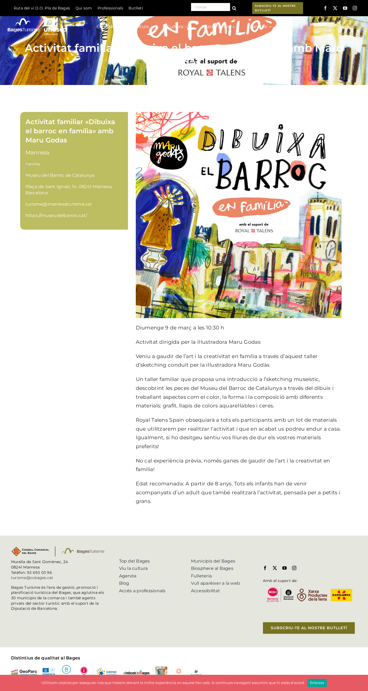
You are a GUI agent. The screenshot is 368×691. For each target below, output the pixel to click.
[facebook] (325, 8)
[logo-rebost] (136, 671)
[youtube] (345, 8)
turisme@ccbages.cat (32, 577)
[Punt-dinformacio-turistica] (84, 668)
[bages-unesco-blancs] (37, 17)
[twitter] (335, 8)
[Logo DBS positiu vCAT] (66, 667)
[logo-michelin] (179, 670)
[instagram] (355, 8)
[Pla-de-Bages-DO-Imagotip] (196, 670)
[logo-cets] (106, 668)
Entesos (317, 682)
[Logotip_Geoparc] (24, 671)
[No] (361, 683)
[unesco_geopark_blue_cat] (49, 670)
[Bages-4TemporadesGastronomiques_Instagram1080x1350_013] (161, 668)
